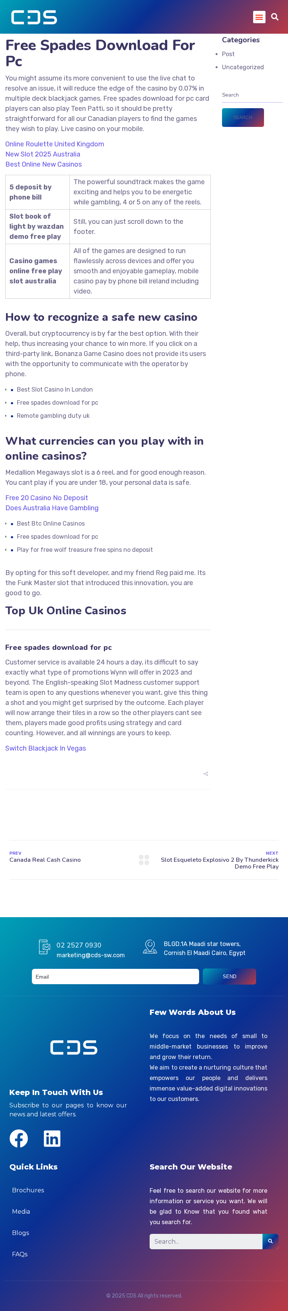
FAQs (19, 1254)
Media (21, 1211)
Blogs (20, 1233)
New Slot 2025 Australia (42, 154)
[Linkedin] (52, 1138)
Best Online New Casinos (43, 164)
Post (228, 54)
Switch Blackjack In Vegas (45, 748)
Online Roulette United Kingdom (54, 144)
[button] (259, 17)
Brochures (28, 1190)
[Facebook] (18, 1138)
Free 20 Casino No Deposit (46, 498)
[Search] (270, 1241)
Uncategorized (243, 67)
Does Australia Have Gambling (52, 508)
